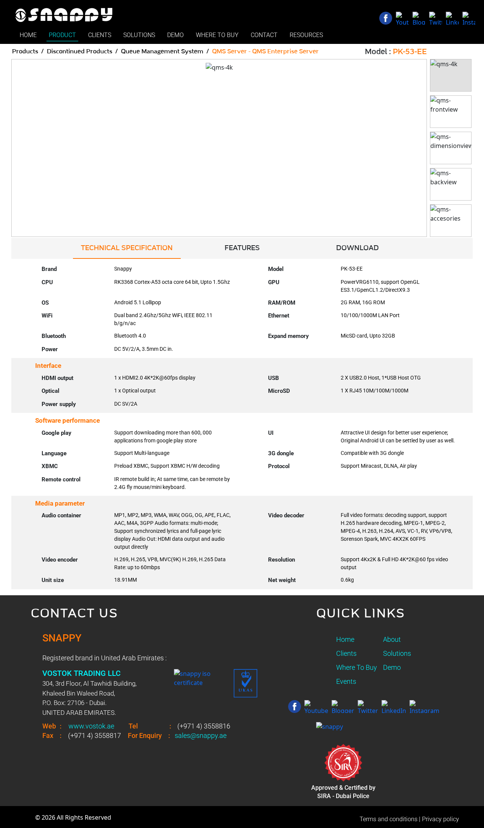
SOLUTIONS (139, 35)
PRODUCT (62, 35)
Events (346, 681)
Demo (392, 667)
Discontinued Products (79, 51)
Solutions (397, 653)
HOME (28, 35)
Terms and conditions (388, 819)
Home (345, 639)
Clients (346, 653)
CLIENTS (99, 35)
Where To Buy (356, 667)
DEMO (175, 35)
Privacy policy (440, 819)
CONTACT (264, 35)
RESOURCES (306, 35)
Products (25, 51)
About (392, 639)
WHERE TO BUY (217, 35)
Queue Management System (162, 51)
